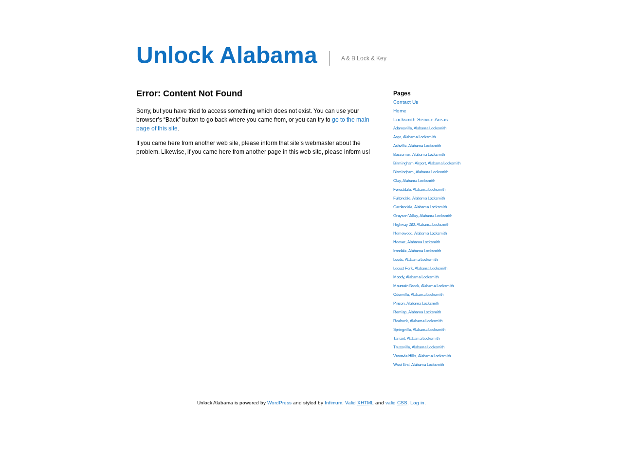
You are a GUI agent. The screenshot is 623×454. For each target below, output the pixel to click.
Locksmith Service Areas (420, 119)
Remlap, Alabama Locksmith (417, 312)
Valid (359, 402)
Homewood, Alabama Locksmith (420, 233)
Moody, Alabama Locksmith (416, 277)
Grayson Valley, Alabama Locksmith (422, 216)
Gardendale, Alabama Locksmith (420, 207)
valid (396, 402)
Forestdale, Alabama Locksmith (419, 189)
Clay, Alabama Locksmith (414, 181)
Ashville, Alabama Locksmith (417, 146)
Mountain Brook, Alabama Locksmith (423, 286)
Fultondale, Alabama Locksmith (419, 198)
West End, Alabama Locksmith (418, 365)
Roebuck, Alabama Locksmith (417, 321)
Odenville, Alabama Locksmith (418, 294)
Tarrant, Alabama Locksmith (416, 338)
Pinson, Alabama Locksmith (416, 303)
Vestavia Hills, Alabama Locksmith (422, 356)
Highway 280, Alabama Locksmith (421, 224)
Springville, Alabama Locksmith (419, 329)
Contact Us (405, 102)
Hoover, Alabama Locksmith (416, 242)
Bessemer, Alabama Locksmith (419, 154)
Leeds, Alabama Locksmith (415, 259)
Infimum (333, 402)
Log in (417, 402)
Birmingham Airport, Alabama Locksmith (426, 163)
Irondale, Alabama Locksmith (417, 251)
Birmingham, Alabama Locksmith (420, 172)
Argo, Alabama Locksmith (414, 137)
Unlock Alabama (226, 55)
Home (399, 110)
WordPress (279, 402)
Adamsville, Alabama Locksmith (419, 128)
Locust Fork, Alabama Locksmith (420, 268)
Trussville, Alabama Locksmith (418, 347)
